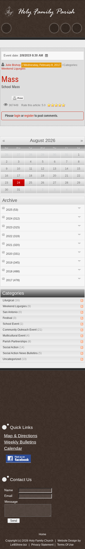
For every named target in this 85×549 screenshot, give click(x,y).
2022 (13, 236)
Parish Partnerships (17, 341)
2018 (13, 271)
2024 (13, 218)
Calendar (13, 448)
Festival (9, 318)
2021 (13, 245)
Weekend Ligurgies (13, 68)
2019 (13, 262)
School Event (13, 323)
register (29, 115)
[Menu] (6, 28)
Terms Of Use (65, 544)
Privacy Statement (42, 544)
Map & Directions (20, 435)
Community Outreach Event (22, 329)
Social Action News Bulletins (22, 353)
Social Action (13, 347)
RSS (81, 300)
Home (42, 534)
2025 (12, 209)
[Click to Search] (76, 28)
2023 (13, 227)
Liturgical (11, 300)
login (17, 115)
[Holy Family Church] (43, 11)
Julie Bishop (13, 65)
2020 (13, 253)
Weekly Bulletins (20, 442)
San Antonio (12, 312)
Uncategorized (15, 359)
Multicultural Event (16, 335)
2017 (13, 280)
